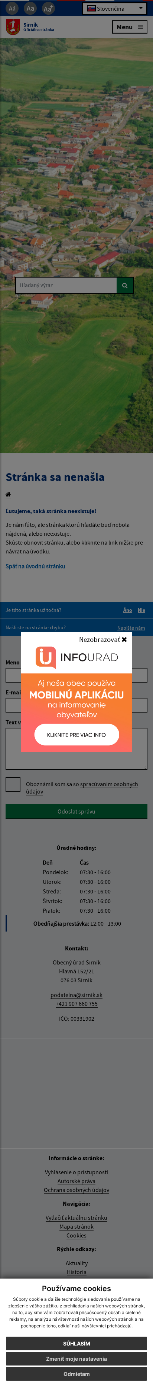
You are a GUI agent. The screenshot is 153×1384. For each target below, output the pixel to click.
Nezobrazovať (100, 639)
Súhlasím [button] (76, 1343)
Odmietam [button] (77, 1374)
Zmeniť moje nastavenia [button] (76, 1359)
